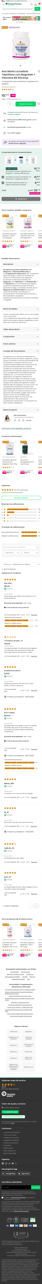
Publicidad (7, 1145)
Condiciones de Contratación (21, 1251)
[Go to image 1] (20, 65)
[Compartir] (39, 71)
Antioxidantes (14, 972)
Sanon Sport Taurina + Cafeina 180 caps (20, 1007)
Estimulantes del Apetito (12, 977)
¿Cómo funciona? (10, 1135)
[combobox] (24, 564)
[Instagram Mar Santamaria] (15, 420)
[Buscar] (37, 9)
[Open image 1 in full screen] (21, 45)
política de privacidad (18, 1197)
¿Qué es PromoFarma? (12, 1132)
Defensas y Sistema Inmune (15, 974)
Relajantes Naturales (18, 979)
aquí (12, 1123)
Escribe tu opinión (21, 498)
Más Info (22, 143)
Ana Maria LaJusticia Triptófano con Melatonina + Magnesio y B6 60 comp (18, 178)
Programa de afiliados (11, 1140)
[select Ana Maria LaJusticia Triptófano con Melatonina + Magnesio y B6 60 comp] (3, 177)
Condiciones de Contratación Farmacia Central (21, 1252)
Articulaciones (25, 972)
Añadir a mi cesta (25, 104)
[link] (15, 490)
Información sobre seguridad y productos (16, 428)
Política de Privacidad (21, 1211)
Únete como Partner (11, 1143)
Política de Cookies (21, 1254)
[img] (21, 89)
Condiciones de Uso (21, 1249)
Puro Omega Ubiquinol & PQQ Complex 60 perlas (20, 990)
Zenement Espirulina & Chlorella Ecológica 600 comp (19, 999)
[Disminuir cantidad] (3, 104)
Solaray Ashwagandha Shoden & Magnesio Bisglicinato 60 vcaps (19, 993)
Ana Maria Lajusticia (9, 87)
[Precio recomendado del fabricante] (20, 99)
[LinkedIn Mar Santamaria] (19, 420)
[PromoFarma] (13, 4)
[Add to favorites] (38, 104)
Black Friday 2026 (10, 1153)
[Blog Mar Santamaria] (23, 420)
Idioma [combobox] (26, 553)
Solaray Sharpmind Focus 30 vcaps (20, 996)
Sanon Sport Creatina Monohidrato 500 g (20, 1014)
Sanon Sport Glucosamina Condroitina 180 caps (18, 1010)
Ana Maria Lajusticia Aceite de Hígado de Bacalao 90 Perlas (16, 184)
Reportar (34, 615)
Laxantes (25, 977)
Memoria (32, 977)
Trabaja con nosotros (11, 1138)
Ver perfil (28, 420)
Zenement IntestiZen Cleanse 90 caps (20, 1005)
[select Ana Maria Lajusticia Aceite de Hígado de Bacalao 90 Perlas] (3, 183)
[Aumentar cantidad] (10, 104)
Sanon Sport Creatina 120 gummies (21, 1016)
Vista (28, 979)
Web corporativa (10, 1151)
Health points (8, 1148)
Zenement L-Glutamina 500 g (20, 1002)
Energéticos (29, 974)
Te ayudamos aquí (10, 1112)
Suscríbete (36, 1187)
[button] (30, 906)
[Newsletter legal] (3, 1198)
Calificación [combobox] (9, 553)
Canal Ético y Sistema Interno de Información (21, 1256)
